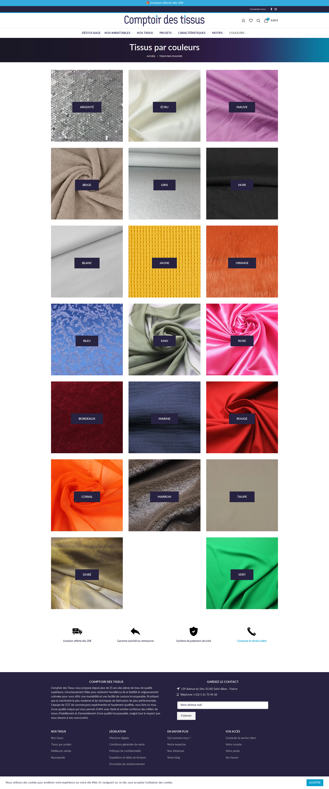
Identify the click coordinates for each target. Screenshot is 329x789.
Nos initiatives (175, 751)
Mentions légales (119, 738)
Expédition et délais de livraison (127, 757)
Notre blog (173, 757)
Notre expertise (176, 744)
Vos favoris (232, 757)
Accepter (315, 783)
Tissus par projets (61, 744)
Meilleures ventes (61, 751)
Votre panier (233, 751)
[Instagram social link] (275, 9)
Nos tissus (57, 738)
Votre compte (234, 744)
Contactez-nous (258, 9)
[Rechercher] (258, 20)
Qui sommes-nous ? (179, 738)
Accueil (151, 56)
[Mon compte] (243, 20)
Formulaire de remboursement (127, 764)
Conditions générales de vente (127, 744)
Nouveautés (58, 757)
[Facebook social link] (271, 9)
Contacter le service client (252, 641)
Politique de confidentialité (125, 751)
